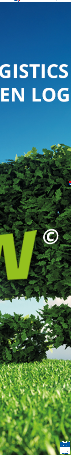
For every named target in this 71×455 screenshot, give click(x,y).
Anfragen (65, 453)
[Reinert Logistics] (17, 1)
